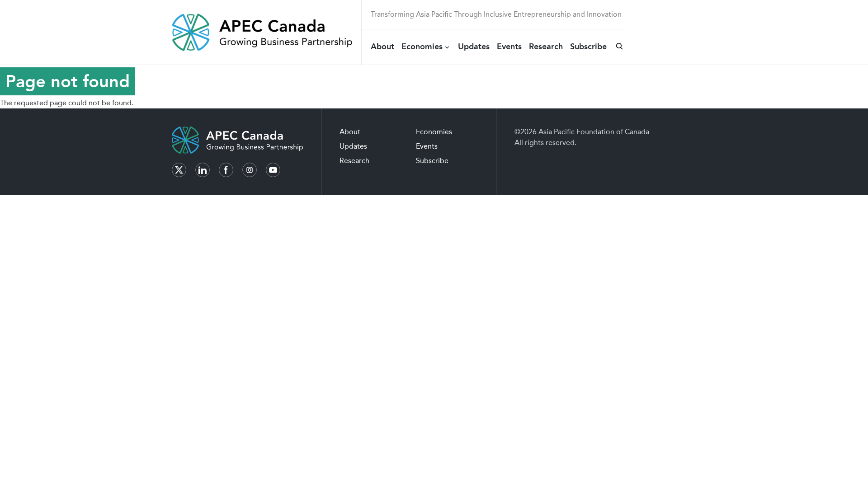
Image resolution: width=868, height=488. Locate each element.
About (382, 47)
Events (509, 47)
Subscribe (588, 47)
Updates (474, 47)
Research (546, 47)
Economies (422, 47)
